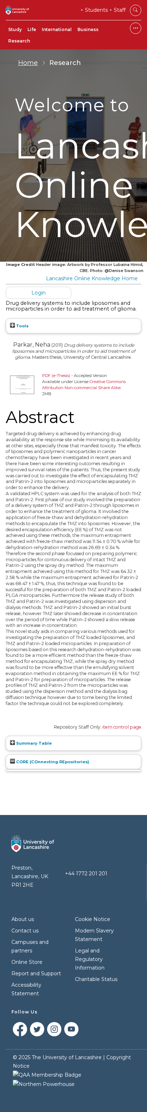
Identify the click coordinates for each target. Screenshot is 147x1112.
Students (96, 10)
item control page (121, 727)
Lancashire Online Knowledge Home (92, 278)
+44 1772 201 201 (86, 873)
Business (87, 29)
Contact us (25, 930)
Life (31, 29)
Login (38, 293)
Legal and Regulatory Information (90, 959)
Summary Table (33, 743)
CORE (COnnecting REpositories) (52, 761)
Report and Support (36, 973)
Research (19, 41)
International (57, 29)
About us (22, 919)
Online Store (26, 962)
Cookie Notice (92, 919)
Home (28, 63)
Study (15, 29)
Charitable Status (96, 979)
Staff (120, 10)
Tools (22, 325)
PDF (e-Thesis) (56, 375)
